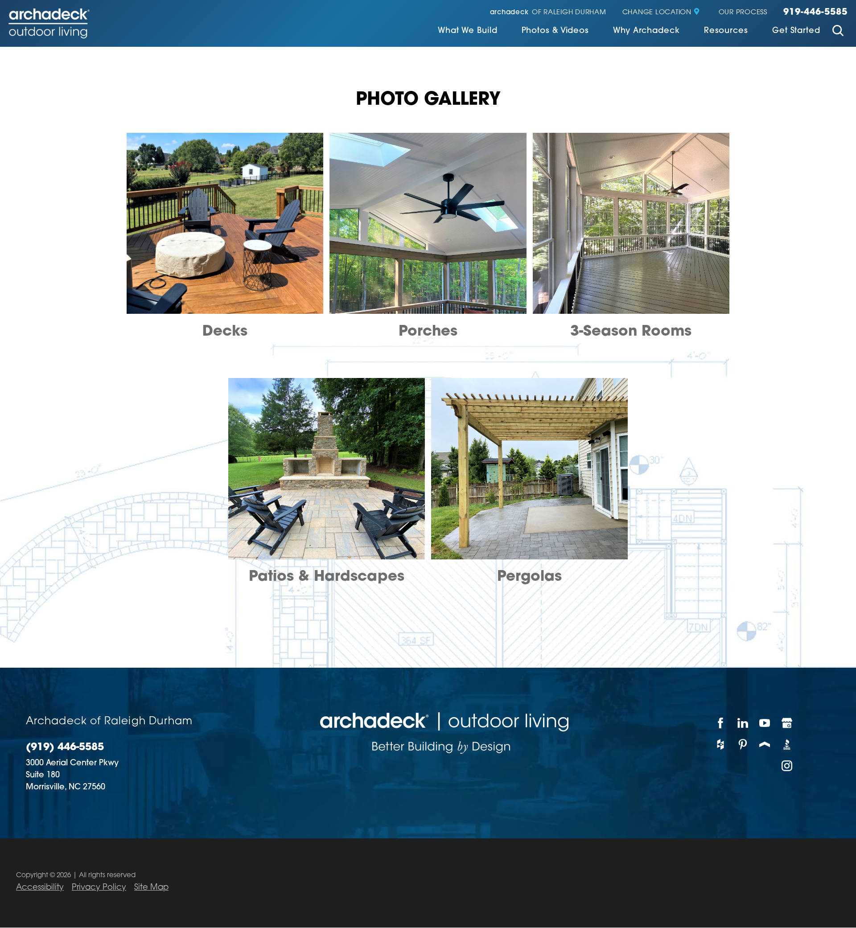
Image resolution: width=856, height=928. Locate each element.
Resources (726, 31)
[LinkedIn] (743, 723)
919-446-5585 (815, 12)
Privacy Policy (99, 888)
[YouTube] (765, 723)
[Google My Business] (787, 723)
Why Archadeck (646, 31)
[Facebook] (721, 723)
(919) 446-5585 (65, 748)
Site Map (151, 888)
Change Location (656, 12)
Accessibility (40, 888)
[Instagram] (787, 765)
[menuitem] (468, 32)
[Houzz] (721, 744)
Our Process (743, 12)
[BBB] (787, 744)
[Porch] (765, 744)
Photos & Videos (555, 31)
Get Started (796, 31)
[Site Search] (838, 32)
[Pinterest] (743, 744)
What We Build (468, 31)
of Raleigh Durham (548, 12)
